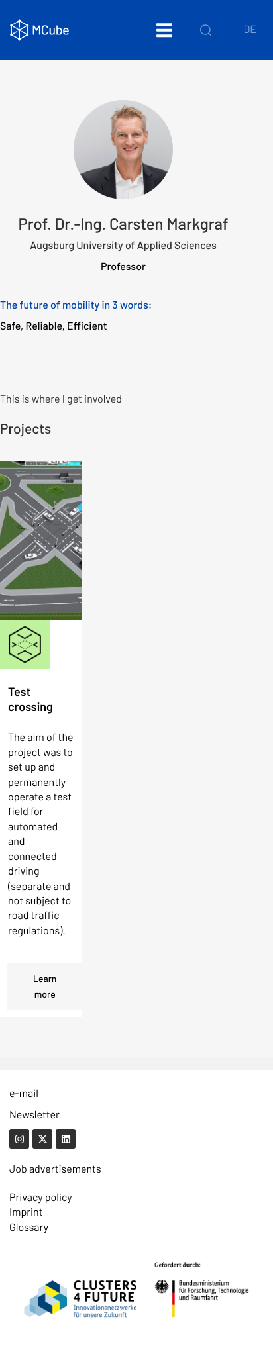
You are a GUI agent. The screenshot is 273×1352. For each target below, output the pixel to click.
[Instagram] (19, 1139)
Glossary (28, 1227)
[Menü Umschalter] (164, 30)
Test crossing (30, 699)
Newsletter (34, 1114)
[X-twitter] (42, 1139)
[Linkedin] (66, 1139)
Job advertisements (55, 1169)
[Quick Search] (205, 29)
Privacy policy (40, 1197)
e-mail (23, 1093)
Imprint (26, 1212)
